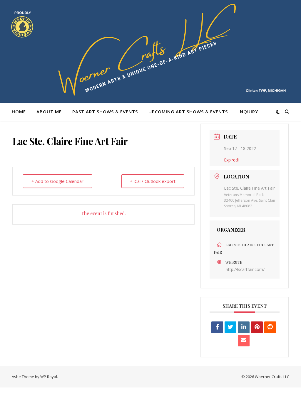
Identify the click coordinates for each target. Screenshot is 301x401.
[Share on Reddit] (270, 327)
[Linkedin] (244, 327)
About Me (49, 111)
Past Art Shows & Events (105, 111)
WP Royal (48, 376)
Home (19, 111)
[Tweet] (230, 327)
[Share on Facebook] (217, 327)
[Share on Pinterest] (257, 327)
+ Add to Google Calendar (57, 181)
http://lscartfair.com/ (245, 269)
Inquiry (248, 111)
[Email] (244, 340)
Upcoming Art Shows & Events (188, 111)
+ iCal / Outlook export (152, 181)
